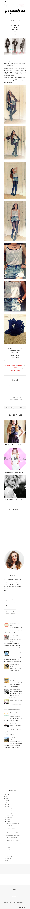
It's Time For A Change (15, 712)
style (10, 399)
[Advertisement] (13, 777)
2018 (6, 798)
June (8, 821)
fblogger (15, 395)
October (8, 813)
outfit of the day (22, 397)
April (8, 852)
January (8, 858)
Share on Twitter (15, 388)
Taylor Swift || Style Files (13, 499)
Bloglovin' (7, 607)
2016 (6, 802)
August (8, 817)
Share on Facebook (15, 385)
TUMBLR (15, 367)
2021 (6, 794)
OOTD (13, 397)
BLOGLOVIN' (14, 365)
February (8, 856)
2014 (6, 806)
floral (23, 395)
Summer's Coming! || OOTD (12, 840)
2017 (6, 800)
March (8, 854)
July (7, 819)
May (7, 849)
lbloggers (10, 397)
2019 (6, 796)
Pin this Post (16, 392)
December (9, 808)
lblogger (6, 397)
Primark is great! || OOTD (12, 444)
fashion (11, 395)
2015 (6, 804)
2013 (6, 860)
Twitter (6, 602)
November (9, 811)
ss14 (8, 399)
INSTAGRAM (21, 365)
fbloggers (19, 395)
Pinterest (13, 602)
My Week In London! (10, 828)
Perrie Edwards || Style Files (14, 472)
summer (13, 399)
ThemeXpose (16, 902)
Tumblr (12, 607)
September (9, 815)
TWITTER (8, 365)
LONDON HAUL (9, 847)
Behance (13, 613)
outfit (17, 397)
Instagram (7, 613)
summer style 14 (19, 399)
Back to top (22, 907)
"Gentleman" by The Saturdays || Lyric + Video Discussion (15, 725)
